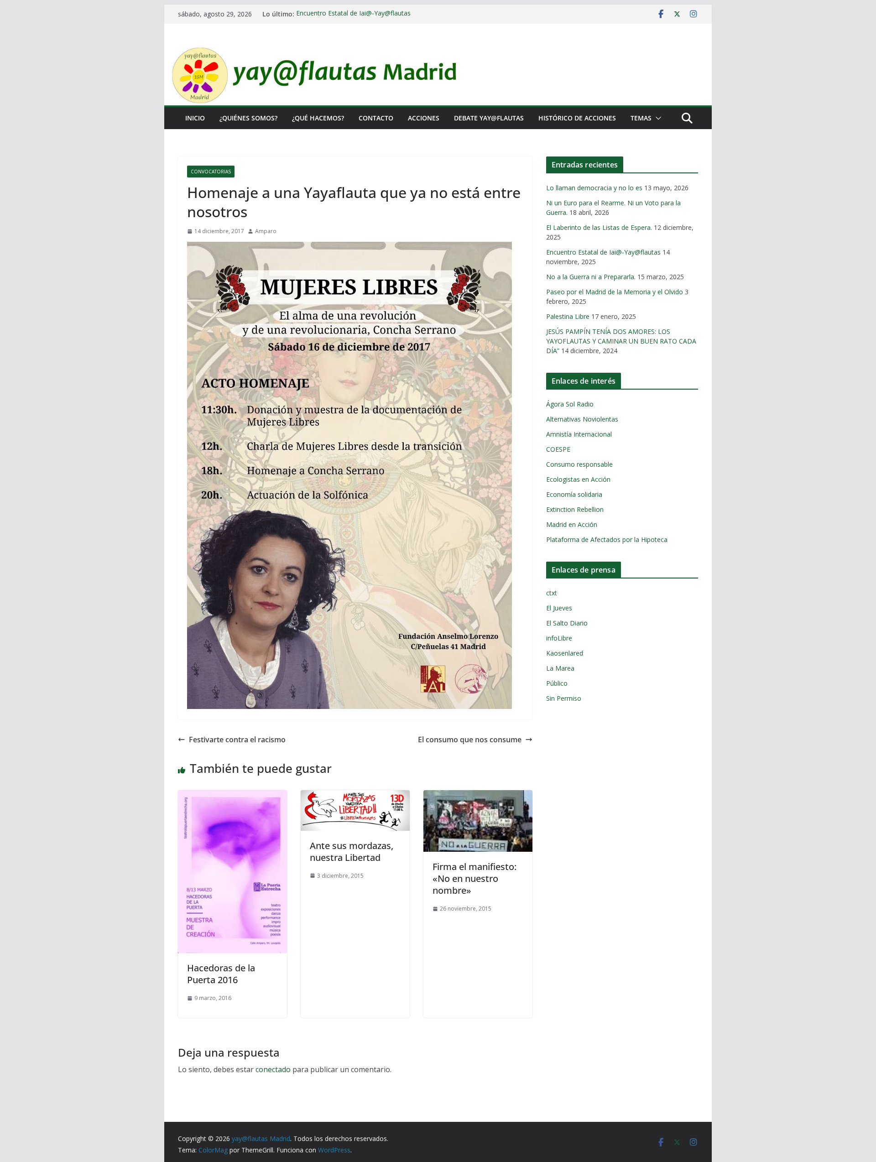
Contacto (376, 118)
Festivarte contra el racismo (237, 740)
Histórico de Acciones (577, 118)
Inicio (195, 118)
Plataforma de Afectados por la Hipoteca (606, 539)
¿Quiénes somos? (248, 118)
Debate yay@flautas (489, 118)
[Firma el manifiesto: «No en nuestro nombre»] (477, 797)
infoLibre (559, 638)
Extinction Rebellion (575, 509)
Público (557, 683)
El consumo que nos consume (469, 740)
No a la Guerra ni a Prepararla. (591, 276)
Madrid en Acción (571, 524)
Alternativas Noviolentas (582, 419)
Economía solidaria (574, 494)
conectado (273, 1069)
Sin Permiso (563, 698)
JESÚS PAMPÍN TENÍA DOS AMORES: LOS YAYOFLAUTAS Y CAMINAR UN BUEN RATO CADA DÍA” (621, 341)
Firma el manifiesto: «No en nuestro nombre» (474, 878)
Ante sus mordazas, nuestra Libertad (351, 851)
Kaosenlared (564, 653)
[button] (657, 118)
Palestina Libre (567, 316)
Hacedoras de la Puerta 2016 (221, 974)
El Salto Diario (567, 623)
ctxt (551, 593)
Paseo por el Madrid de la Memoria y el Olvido (614, 291)
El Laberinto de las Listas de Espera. (599, 227)
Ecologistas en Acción (578, 479)
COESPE (558, 449)
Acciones (423, 118)
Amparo (265, 231)
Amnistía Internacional (579, 434)
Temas (641, 118)
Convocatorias (211, 171)
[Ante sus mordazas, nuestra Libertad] (355, 797)
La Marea (560, 668)
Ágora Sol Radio (570, 404)
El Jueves (559, 608)
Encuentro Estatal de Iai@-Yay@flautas (353, 14)
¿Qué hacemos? (318, 118)
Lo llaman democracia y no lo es (594, 187)
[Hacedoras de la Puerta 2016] (232, 797)
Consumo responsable (579, 464)
